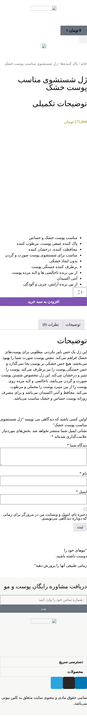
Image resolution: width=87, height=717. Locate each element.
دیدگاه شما (77, 445)
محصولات (75, 672)
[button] (83, 39)
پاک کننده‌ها (69, 64)
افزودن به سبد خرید (43, 301)
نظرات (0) (51, 324)
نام (83, 473)
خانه (84, 64)
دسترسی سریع (71, 662)
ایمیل (81, 492)
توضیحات (72, 324)
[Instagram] (69, 683)
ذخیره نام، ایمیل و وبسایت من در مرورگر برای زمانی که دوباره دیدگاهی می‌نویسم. (45, 516)
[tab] (72, 325)
